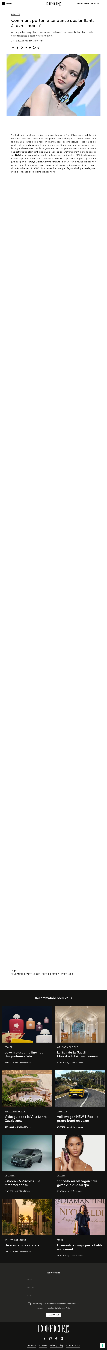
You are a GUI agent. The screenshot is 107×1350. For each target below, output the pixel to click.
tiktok (45, 974)
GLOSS (36, 974)
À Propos (31, 1345)
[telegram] (38, 48)
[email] (13, 48)
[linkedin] (26, 48)
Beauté (15, 14)
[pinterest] (22, 48)
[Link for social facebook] (45, 1339)
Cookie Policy (73, 1345)
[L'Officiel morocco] (53, 4)
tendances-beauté (21, 974)
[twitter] (30, 48)
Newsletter (83, 4)
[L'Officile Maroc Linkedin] (62, 1339)
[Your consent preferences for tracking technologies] (102, 1345)
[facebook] (17, 48)
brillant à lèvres (22, 141)
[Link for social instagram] (50, 1339)
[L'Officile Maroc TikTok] (56, 1339)
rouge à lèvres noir (61, 974)
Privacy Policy (65, 1308)
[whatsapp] (34, 48)
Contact (43, 1345)
